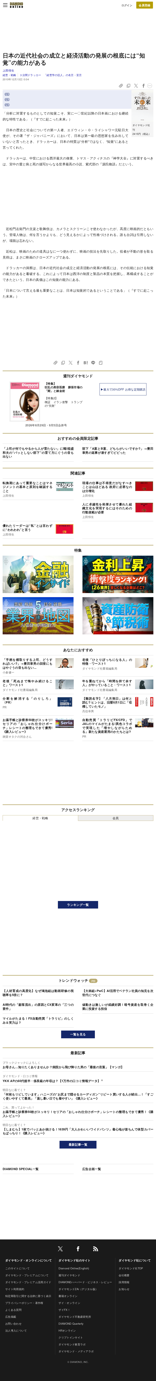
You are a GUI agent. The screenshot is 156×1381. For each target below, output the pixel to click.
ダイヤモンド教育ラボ (72, 1344)
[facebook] (78, 1249)
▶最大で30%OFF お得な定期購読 (123, 389)
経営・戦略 (9, 75)
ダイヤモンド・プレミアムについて (27, 1275)
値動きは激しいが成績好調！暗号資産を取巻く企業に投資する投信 (117, 1006)
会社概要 (124, 1275)
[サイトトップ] (16, 5)
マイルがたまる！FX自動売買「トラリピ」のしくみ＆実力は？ (38, 1020)
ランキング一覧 (78, 904)
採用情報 (124, 1282)
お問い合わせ (13, 1323)
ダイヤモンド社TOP (131, 1268)
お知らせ (124, 1289)
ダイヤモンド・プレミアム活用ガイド (28, 1282)
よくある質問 (13, 1310)
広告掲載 (10, 1317)
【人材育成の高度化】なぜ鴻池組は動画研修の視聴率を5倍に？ (38, 992)
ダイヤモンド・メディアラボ (76, 1351)
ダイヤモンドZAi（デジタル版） (78, 1289)
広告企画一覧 (91, 1169)
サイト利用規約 (14, 1289)
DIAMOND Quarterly (70, 1323)
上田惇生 (8, 70)
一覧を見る (78, 1034)
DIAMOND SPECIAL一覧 (21, 1169)
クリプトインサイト (70, 1337)
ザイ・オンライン (69, 1303)
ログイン (126, 5)
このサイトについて (17, 1268)
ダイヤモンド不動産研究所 (74, 1317)
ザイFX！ (64, 1310)
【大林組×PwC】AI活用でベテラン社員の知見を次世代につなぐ (117, 992)
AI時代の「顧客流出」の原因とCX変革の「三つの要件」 (38, 1006)
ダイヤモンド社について (135, 1260)
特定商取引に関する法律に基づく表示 (28, 1296)
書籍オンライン (67, 1296)
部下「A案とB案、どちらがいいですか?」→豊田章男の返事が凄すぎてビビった (117, 450)
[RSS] (95, 1249)
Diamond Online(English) (73, 1268)
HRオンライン (67, 1330)
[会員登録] (144, 5)
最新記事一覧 (78, 1144)
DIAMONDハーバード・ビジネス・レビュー (85, 1282)
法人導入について (16, 1330)
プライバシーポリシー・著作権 (24, 1303)
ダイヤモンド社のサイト (74, 1260)
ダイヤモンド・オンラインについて (28, 1260)
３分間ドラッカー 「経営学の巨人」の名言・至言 (51, 75)
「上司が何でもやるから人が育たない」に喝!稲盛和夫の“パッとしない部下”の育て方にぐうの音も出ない (38, 452)
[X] (60, 1249)
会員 (116, 818)
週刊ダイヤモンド (69, 1275)
